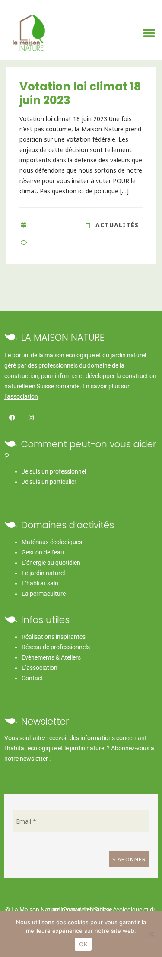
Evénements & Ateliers (51, 657)
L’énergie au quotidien (51, 562)
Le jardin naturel (43, 573)
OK (83, 944)
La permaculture (44, 593)
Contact (32, 678)
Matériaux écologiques (52, 542)
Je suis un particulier (49, 481)
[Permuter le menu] (149, 33)
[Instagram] (30, 417)
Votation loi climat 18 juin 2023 (80, 93)
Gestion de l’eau (43, 552)
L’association (39, 667)
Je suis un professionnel (54, 471)
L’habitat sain (40, 583)
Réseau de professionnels (56, 647)
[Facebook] (11, 417)
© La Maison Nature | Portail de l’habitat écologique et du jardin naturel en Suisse (81, 909)
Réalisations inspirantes (54, 636)
